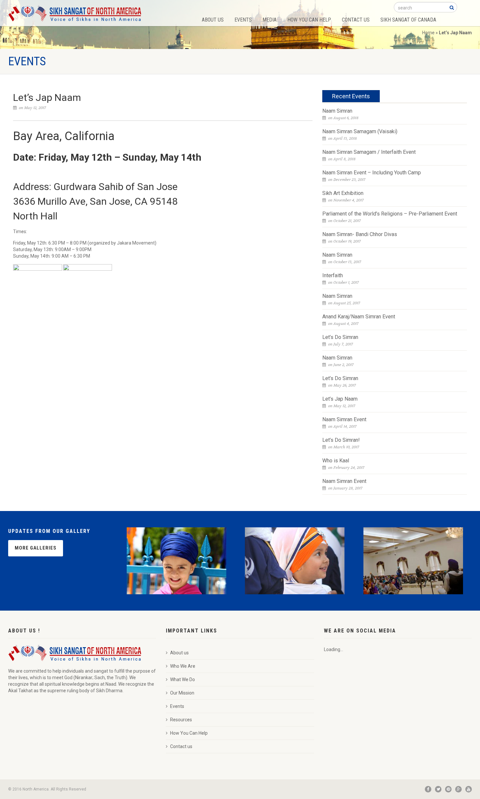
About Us (213, 20)
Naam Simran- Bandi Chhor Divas (359, 234)
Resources (181, 719)
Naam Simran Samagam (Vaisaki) (359, 131)
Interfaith (332, 275)
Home (428, 32)
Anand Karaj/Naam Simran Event (358, 316)
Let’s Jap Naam (340, 399)
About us (179, 652)
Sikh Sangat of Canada (408, 20)
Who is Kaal (335, 460)
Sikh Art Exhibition (342, 193)
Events (243, 20)
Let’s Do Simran (340, 337)
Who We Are (182, 666)
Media (270, 20)
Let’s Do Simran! (341, 440)
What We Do (182, 679)
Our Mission (182, 692)
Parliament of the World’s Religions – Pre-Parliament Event (389, 214)
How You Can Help (309, 20)
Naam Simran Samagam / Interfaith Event (369, 152)
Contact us (181, 746)
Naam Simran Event (344, 419)
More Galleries (35, 548)
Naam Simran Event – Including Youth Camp (371, 172)
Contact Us (356, 20)
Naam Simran (337, 111)
